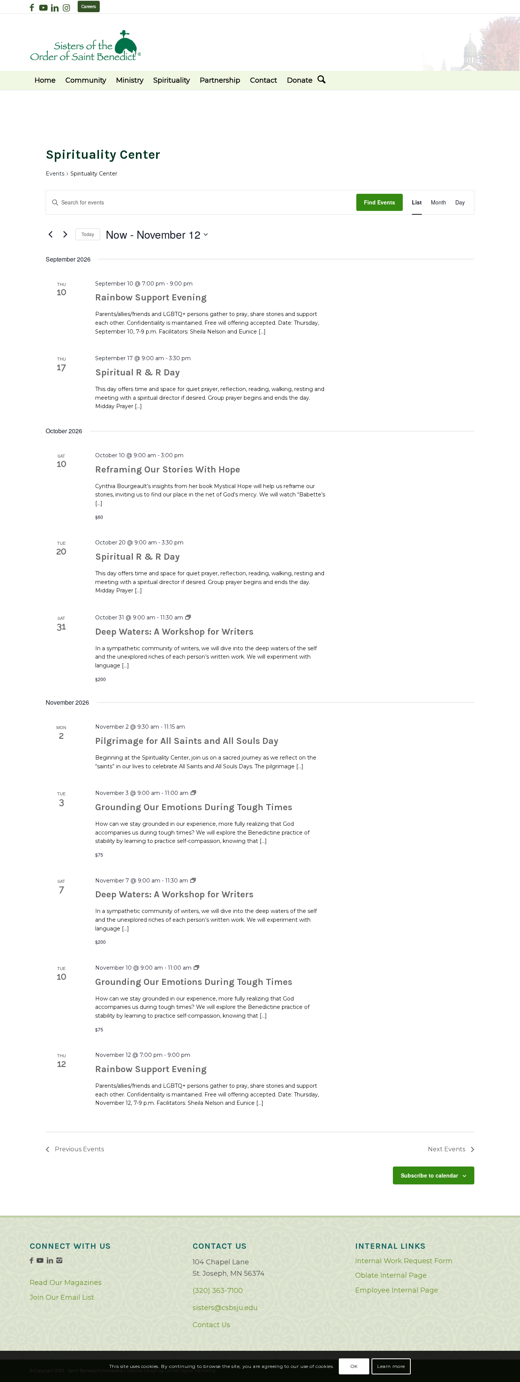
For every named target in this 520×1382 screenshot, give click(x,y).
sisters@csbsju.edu (225, 1308)
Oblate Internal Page (391, 1275)
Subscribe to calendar (429, 1175)
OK (354, 1366)
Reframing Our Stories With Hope (167, 469)
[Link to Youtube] (43, 7)
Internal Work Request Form (404, 1261)
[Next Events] (65, 234)
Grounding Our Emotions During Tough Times (193, 807)
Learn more (391, 1366)
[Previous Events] (50, 234)
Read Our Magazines (66, 1282)
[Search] (321, 80)
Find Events (379, 202)
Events (55, 173)
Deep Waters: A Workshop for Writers (174, 631)
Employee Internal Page (396, 1290)
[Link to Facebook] (31, 7)
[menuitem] (45, 80)
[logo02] (86, 45)
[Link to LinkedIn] (54, 7)
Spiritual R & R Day (137, 372)
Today (87, 234)
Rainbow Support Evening (151, 297)
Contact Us (211, 1325)
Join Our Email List (62, 1297)
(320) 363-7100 (218, 1290)
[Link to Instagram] (66, 7)
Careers (88, 6)
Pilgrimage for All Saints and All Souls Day (186, 741)
